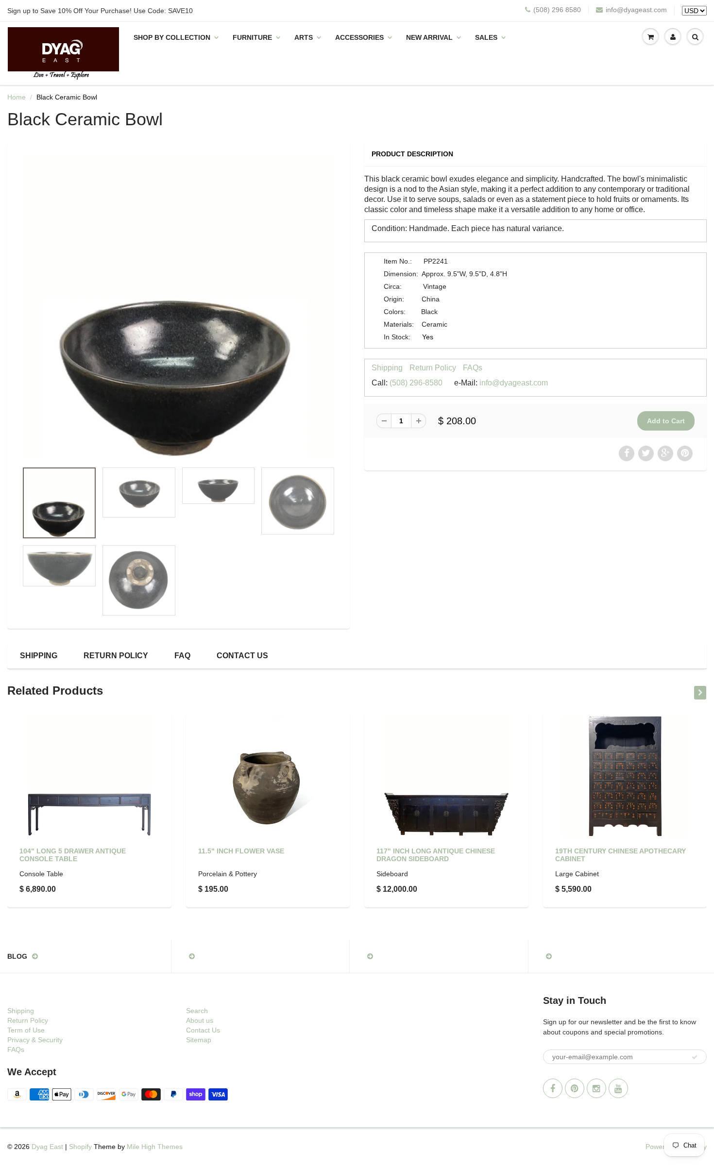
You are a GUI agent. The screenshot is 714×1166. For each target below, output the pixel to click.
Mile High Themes (155, 1146)
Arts (303, 37)
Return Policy (432, 368)
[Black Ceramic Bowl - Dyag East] (178, 306)
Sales (486, 37)
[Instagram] (596, 1088)
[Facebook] (552, 1088)
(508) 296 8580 (557, 10)
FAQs (472, 368)
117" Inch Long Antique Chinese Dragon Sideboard (435, 855)
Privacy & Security (35, 1040)
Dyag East (47, 1146)
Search (197, 1011)
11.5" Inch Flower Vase (241, 851)
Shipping (387, 368)
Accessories (359, 37)
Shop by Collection (172, 37)
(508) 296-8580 (416, 383)
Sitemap (198, 1040)
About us (199, 1020)
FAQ (182, 655)
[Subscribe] (694, 1057)
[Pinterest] (574, 1088)
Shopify (80, 1146)
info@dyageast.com (636, 10)
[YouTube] (618, 1088)
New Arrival (429, 37)
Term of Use (26, 1030)
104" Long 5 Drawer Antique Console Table (72, 855)
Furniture (252, 37)
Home (16, 97)
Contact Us (242, 655)
